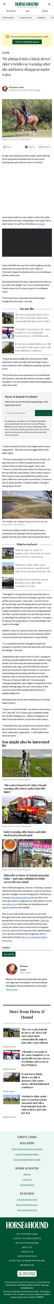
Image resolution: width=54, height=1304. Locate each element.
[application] (27, 243)
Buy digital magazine (27, 1243)
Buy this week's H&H (27, 1234)
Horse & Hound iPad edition (27, 1154)
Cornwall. (40, 223)
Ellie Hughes (10, 1091)
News (37, 90)
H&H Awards (8, 17)
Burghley (41, 17)
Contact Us (27, 1179)
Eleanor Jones (17, 87)
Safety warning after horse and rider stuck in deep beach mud (25, 833)
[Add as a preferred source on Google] (27, 1274)
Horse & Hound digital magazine (27, 1159)
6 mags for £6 (25, 17)
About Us (27, 1174)
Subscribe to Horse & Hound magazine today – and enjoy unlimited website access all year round (26, 879)
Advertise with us (27, 1256)
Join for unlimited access (27, 42)
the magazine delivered (21, 897)
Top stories (8, 954)
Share (9, 147)
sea (49, 281)
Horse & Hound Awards (27, 1199)
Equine (5, 52)
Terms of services (38, 421)
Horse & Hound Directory (27, 1205)
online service (12, 904)
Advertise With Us (27, 1185)
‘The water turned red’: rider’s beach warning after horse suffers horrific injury (25, 789)
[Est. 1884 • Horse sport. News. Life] (26, 4)
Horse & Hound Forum (27, 1210)
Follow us (31, 147)
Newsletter (46, 147)
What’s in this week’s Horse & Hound (27, 1149)
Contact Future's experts (27, 1238)
